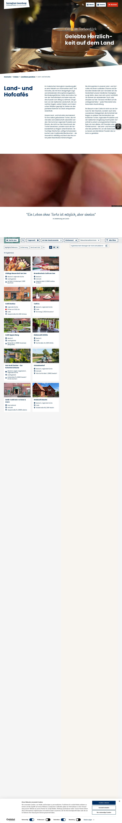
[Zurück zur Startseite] (17, 4)
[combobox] (23, 240)
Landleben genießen (28, 77)
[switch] (48, 819)
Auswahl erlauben (104, 807)
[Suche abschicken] (23, 240)
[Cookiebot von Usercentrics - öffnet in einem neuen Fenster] (10, 820)
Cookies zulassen (104, 802)
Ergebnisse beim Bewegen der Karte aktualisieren (87, 246)
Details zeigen (88, 819)
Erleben (16, 77)
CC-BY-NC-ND (56, 300)
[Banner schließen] (119, 801)
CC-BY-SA (28, 300)
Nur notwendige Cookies (104, 812)
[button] (111, 240)
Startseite (7, 77)
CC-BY (29, 362)
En (77, 5)
